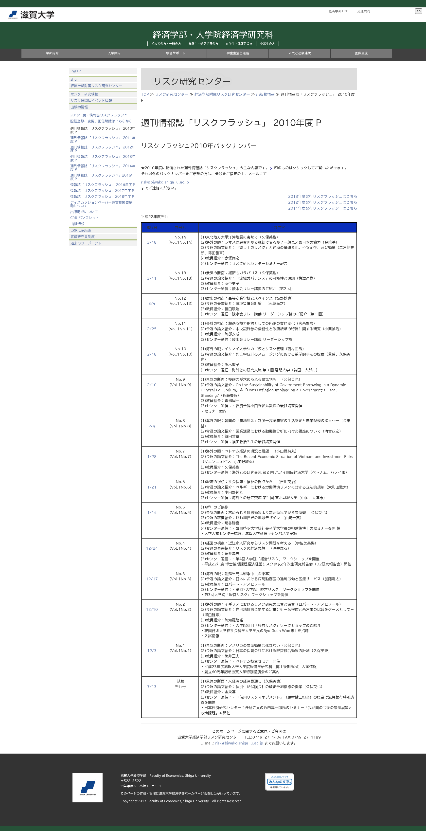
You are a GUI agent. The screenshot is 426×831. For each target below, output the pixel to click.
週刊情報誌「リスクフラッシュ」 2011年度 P (102, 139)
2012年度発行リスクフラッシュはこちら (322, 202)
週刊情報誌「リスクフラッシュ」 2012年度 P (102, 148)
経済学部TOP (338, 11)
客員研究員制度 (83, 236)
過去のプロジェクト (86, 243)
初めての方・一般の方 (166, 43)
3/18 (152, 242)
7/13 (152, 686)
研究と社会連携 (299, 53)
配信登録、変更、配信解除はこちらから (101, 121)
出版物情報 (265, 94)
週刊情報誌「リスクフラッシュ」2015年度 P (102, 177)
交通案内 (363, 11)
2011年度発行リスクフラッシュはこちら (322, 208)
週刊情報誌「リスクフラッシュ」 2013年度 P (102, 158)
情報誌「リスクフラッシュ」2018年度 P (102, 196)
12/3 (152, 650)
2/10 (152, 385)
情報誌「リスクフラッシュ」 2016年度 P (102, 184)
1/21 (152, 487)
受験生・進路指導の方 (203, 43)
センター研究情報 (84, 94)
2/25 (152, 329)
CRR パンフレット (84, 217)
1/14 (152, 512)
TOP (145, 94)
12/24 (152, 548)
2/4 (151, 426)
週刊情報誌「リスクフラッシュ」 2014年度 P (102, 167)
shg (74, 79)
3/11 (152, 278)
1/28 (152, 456)
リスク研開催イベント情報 (91, 100)
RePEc (76, 71)
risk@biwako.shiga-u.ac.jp (165, 182)
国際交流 (361, 53)
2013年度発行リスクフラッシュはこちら (322, 196)
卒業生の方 (267, 43)
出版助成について (84, 212)
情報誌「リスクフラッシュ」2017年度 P (102, 190)
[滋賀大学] (32, 13)
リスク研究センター (171, 94)
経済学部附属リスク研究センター (222, 94)
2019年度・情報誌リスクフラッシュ (98, 115)
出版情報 (77, 224)
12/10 (152, 609)
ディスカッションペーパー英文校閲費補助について (101, 204)
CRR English (81, 230)
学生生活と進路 (238, 53)
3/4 (151, 303)
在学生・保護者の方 (239, 43)
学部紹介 (52, 53)
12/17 (152, 579)
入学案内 (114, 53)
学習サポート (175, 53)
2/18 (152, 354)
